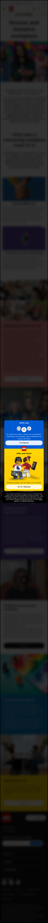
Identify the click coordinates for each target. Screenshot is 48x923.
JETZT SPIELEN (24, 487)
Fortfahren (24, 443)
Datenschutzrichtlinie (28, 500)
